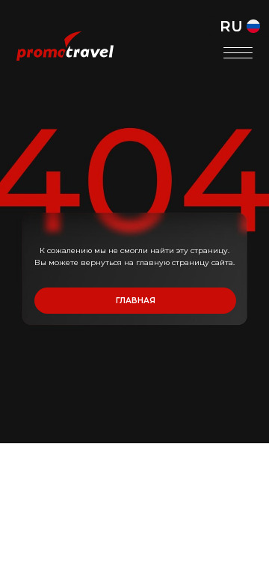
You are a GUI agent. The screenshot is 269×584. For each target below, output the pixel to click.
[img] (65, 46)
